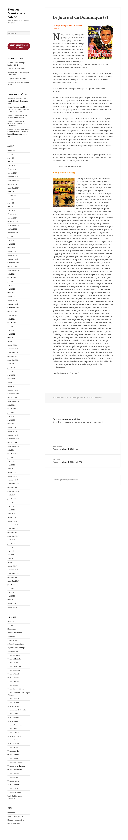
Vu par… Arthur (13, 702)
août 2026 (11, 150)
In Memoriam (12, 640)
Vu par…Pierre (13, 788)
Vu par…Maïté (13, 758)
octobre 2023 (12, 266)
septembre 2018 (13, 491)
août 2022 (11, 319)
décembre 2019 (13, 435)
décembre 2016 (13, 570)
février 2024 (12, 251)
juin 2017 (11, 547)
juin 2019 (11, 457)
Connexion (11, 812)
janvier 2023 (12, 300)
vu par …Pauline (13, 678)
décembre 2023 (13, 259)
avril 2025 (11, 207)
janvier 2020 (12, 431)
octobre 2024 (12, 229)
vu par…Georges (13, 740)
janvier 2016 (12, 607)
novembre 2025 (13, 180)
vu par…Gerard (13, 744)
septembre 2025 (13, 188)
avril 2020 (11, 420)
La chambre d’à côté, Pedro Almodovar (16, 123)
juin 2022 (11, 326)
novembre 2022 (13, 308)
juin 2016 (11, 588)
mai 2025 (11, 203)
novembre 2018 (13, 484)
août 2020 (11, 405)
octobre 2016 (12, 577)
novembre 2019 (13, 439)
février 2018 (12, 517)
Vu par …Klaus (13, 663)
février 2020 (12, 427)
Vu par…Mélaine (13, 773)
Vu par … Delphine (14, 655)
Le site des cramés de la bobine (19, 46)
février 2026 (12, 169)
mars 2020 (11, 424)
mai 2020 (11, 416)
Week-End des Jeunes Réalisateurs (15, 797)
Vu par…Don (12, 729)
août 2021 (11, 364)
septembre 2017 (13, 536)
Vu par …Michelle (14, 674)
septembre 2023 (13, 270)
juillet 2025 (12, 195)
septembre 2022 (13, 315)
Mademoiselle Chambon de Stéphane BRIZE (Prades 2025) (19, 109)
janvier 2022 (12, 345)
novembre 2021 (13, 353)
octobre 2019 (12, 442)
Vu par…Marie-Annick (16, 762)
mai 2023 (11, 285)
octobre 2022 (12, 311)
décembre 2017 (13, 525)
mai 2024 (11, 240)
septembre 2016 (13, 581)
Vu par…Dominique (15, 725)
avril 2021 (11, 375)
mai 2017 (11, 551)
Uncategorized (13, 651)
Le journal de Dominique (16, 648)
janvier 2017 (12, 566)
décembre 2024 (13, 221)
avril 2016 (11, 596)
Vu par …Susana (13, 681)
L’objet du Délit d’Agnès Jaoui (18, 78)
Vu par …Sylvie (13, 685)
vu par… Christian (14, 706)
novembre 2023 (13, 263)
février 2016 (12, 603)
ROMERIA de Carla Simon (17, 69)
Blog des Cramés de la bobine (16, 13)
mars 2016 (11, 600)
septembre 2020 (13, 401)
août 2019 (11, 450)
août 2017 (11, 540)
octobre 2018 (12, 487)
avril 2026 (11, 162)
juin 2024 (11, 236)
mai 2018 (11, 506)
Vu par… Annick (13, 699)
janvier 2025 (12, 218)
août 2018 (11, 495)
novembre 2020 (13, 394)
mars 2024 (11, 248)
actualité (11, 622)
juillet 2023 (12, 278)
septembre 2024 (13, 233)
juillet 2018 (12, 499)
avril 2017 (11, 555)
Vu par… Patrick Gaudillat (17, 710)
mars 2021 (11, 379)
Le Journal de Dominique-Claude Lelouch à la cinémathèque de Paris (18, 132)
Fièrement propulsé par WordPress (65, 480)
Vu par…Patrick (13, 785)
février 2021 (12, 383)
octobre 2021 (12, 356)
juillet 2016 (12, 585)
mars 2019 (11, 469)
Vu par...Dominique (95, 398)
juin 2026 (11, 154)
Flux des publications (15, 816)
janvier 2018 (12, 521)
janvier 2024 (12, 255)
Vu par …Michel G (14, 670)
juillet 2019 (12, 454)
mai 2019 (11, 461)
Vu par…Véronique (14, 792)
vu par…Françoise (14, 736)
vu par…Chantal (13, 717)
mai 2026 (11, 158)
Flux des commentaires (16, 820)
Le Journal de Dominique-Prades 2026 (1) (17, 64)
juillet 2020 (12, 409)
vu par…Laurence (14, 755)
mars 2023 (11, 293)
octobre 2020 (12, 398)
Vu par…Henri (13, 747)
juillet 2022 (12, 323)
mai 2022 (11, 330)
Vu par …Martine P (14, 666)
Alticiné (10, 625)
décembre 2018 (13, 480)
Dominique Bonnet (78, 398)
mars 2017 (11, 559)
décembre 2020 (13, 390)
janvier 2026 (12, 173)
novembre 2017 (13, 529)
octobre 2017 (12, 532)
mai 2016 (11, 592)
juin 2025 (11, 199)
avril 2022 (11, 334)
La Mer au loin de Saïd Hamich (18, 116)
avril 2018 (11, 510)
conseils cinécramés (15, 633)
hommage (11, 636)
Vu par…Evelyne (13, 732)
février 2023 (12, 296)
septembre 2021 (13, 360)
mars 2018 (11, 514)
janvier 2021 (12, 386)
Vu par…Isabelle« (14, 751)
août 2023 (11, 274)
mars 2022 (11, 338)
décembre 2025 (13, 177)
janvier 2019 (12, 476)
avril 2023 (11, 289)
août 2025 (11, 192)
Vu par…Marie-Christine (16, 766)
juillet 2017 (12, 544)
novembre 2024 (13, 225)
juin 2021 (11, 371)
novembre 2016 (13, 574)
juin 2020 (11, 413)
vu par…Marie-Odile (15, 770)
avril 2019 (11, 465)
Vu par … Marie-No (14, 659)
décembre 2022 (13, 304)
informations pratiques (16, 644)
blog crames (12, 629)
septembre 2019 (13, 446)
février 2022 (12, 341)
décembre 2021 (13, 349)
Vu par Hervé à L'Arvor (16, 689)
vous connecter (70, 422)
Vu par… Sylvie (13, 714)
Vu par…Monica (13, 781)
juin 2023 (11, 281)
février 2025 (12, 214)
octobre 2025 (12, 184)
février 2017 (12, 562)
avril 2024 (11, 244)
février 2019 (12, 472)
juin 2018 (11, 502)
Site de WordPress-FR (15, 824)
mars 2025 (11, 210)
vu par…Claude (13, 721)
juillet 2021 (12, 368)
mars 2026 (11, 165)
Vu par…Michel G (14, 777)
